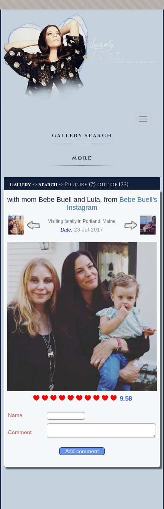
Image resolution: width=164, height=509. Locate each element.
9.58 (126, 398)
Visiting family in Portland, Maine (82, 221)
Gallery (20, 184)
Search (48, 184)
